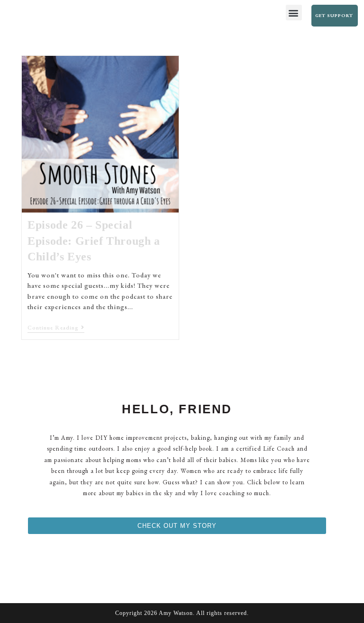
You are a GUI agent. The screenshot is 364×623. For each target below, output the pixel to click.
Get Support (334, 15)
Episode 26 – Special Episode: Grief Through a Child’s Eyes (93, 241)
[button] (294, 12)
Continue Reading (55, 327)
